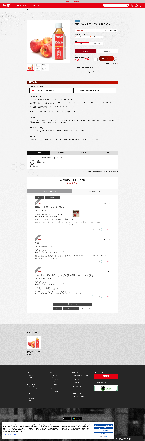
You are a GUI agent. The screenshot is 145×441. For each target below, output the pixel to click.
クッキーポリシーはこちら (9, 434)
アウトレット (32, 398)
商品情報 (61, 153)
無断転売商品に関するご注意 (81, 375)
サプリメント (33, 5)
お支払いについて (56, 379)
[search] (127, 5)
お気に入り (116, 60)
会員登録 (31, 375)
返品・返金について (56, 382)
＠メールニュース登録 (79, 396)
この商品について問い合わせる (85, 68)
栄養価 (83, 153)
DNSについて (77, 382)
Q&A (132, 6)
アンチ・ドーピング (78, 389)
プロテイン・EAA (20, 5)
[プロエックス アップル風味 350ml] (48, 41)
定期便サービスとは (111, 63)
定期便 (30, 400)
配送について (55, 377)
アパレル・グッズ (33, 389)
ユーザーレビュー (50, 191)
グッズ (45, 5)
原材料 (106, 153)
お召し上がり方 (38, 153)
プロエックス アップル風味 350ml (33, 351)
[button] (128, 438)
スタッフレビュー (95, 191)
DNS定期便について (56, 384)
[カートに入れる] (106, 58)
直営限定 (31, 396)
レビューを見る (108, 31)
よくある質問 (55, 375)
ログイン (136, 6)
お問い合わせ (55, 391)
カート (141, 6)
